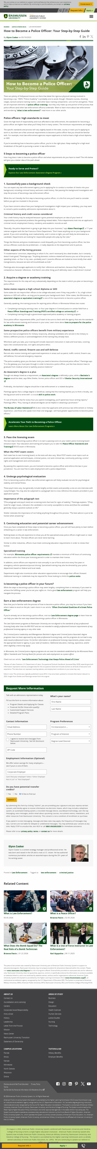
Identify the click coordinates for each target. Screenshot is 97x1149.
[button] (91, 16)
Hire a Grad (8, 1014)
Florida (6, 1053)
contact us (45, 831)
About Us (8, 994)
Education (52, 1006)
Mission (7, 1029)
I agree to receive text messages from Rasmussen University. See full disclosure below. (27, 741)
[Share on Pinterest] (88, 37)
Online (6, 1076)
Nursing (51, 1021)
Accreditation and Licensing (15, 1002)
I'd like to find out (28, 794)
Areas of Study (55, 994)
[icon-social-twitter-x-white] (83, 1084)
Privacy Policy (35, 1084)
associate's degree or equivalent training (22, 298)
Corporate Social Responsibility (16, 1010)
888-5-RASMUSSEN (53, 826)
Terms (6, 1087)
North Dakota (9, 1068)
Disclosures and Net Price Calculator (16, 1084)
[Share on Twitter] (91, 37)
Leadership (8, 1021)
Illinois (6, 1056)
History (6, 1018)
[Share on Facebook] (80, 37)
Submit (10, 799)
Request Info (76, 10)
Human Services (54, 1014)
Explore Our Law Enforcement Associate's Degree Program (35, 172)
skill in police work (47, 394)
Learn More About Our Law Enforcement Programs (31, 426)
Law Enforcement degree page (64, 615)
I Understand (85, 4)
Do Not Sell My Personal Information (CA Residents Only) (23, 1090)
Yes (9, 794)
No (16, 794)
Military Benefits (54, 1053)
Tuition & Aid (54, 1049)
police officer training (37, 104)
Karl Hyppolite (56, 953)
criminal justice (66, 872)
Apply (89, 10)
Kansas (6, 1060)
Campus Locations (13, 1049)
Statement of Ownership (13, 1041)
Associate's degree (50, 375)
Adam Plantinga (75, 228)
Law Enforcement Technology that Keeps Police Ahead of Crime (50, 659)
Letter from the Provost (13, 1025)
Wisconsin (8, 1072)
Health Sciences (54, 1010)
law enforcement (65, 590)
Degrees (6, 27)
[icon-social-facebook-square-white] (58, 1084)
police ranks (74, 576)
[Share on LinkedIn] (84, 37)
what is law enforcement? (28, 110)
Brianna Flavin (56, 917)
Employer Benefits (55, 1056)
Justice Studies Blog (19, 27)
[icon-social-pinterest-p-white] (76, 1084)
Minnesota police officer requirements (32, 554)
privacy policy (27, 831)
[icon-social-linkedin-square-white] (70, 1084)
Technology (53, 1025)
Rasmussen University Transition (17, 1037)
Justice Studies (54, 1018)
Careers (7, 1006)
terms (35, 831)
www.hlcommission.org (74, 978)
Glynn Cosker (12, 37)
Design (51, 1002)
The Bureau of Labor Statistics (17, 408)
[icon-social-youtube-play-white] (89, 1084)
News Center (9, 1033)
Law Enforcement (19, 872)
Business (51, 998)
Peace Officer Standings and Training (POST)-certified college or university (41, 311)
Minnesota (8, 1064)
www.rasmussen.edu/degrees (18, 970)
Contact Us (8, 998)
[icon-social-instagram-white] (64, 1084)
